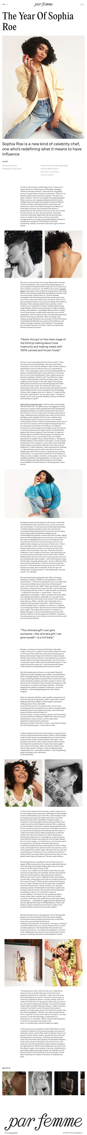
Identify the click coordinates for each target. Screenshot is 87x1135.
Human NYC (13, 1133)
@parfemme (6, 1068)
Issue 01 (5, 161)
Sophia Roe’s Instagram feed (31, 404)
